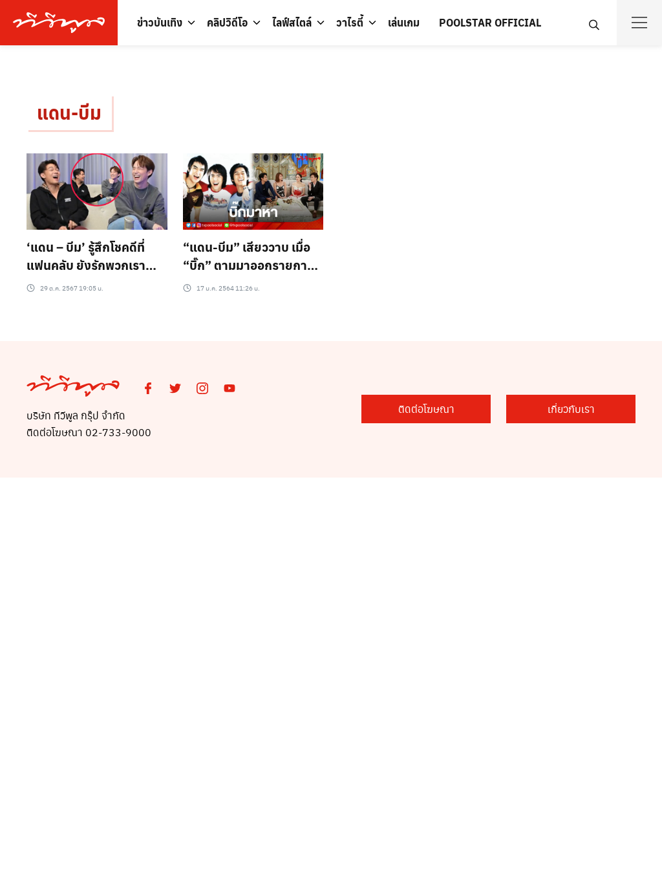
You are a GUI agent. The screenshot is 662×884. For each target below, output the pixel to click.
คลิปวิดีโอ (227, 22)
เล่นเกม (404, 22)
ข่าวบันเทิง (159, 22)
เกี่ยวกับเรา (571, 408)
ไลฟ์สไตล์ (292, 22)
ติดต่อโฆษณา (426, 408)
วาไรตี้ (349, 22)
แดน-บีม (69, 112)
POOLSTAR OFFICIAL (490, 22)
